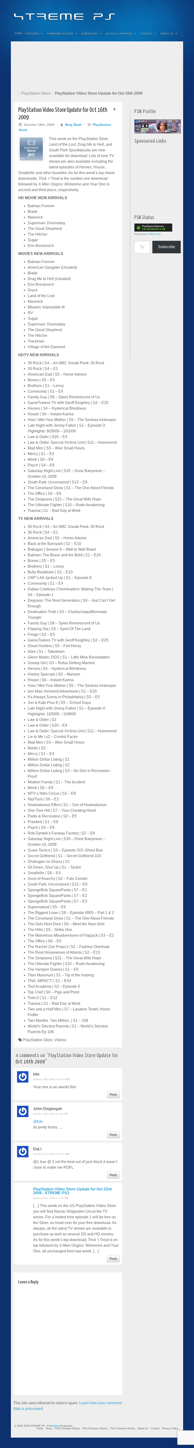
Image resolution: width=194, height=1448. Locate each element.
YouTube (170, 14)
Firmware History (60, 34)
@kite (38, 1121)
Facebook (144, 14)
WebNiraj (54, 1425)
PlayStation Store (35, 93)
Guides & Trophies (119, 34)
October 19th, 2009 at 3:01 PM (50, 1113)
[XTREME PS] (97, 13)
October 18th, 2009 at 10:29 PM (51, 1079)
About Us (167, 34)
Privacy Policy (170, 1428)
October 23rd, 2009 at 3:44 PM (50, 1198)
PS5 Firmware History (122, 1428)
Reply (113, 1094)
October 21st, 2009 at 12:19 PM (51, 1154)
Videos (60, 1040)
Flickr (157, 14)
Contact (147, 34)
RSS (176, 14)
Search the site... (176, 33)
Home (18, 33)
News (49, 1428)
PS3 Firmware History (67, 1428)
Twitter (164, 14)
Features (32, 34)
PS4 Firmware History (95, 1428)
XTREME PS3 (154, 234)
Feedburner (151, 14)
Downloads (90, 34)
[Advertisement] (97, 65)
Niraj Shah (73, 125)
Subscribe (166, 247)
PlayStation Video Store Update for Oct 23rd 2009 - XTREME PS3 (72, 1191)
